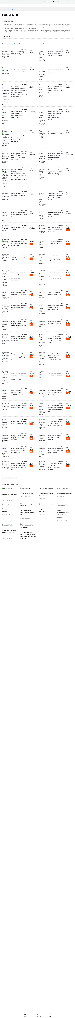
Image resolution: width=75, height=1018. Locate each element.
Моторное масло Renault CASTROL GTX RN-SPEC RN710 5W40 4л (55, 451)
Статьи (50, 1)
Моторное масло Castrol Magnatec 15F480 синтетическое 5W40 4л (55, 423)
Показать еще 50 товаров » (9, 477)
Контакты (70, 1)
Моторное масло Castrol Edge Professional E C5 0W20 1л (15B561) (55, 172)
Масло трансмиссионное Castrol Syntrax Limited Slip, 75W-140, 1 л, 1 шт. (55, 54)
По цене (11, 44)
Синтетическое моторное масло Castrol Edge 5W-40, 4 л (19, 307)
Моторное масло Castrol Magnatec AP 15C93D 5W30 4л (18, 438)
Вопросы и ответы (62, 1)
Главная (4, 9)
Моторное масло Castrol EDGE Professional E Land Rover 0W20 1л (19, 243)
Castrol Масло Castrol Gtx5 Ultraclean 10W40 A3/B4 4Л (18, 258)
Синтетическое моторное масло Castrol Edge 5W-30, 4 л (55, 215)
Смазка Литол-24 (26, 493)
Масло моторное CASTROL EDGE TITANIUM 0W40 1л (17, 392)
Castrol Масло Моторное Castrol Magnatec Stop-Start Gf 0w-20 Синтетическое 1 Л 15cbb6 (55, 115)
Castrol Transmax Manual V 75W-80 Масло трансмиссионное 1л (55, 307)
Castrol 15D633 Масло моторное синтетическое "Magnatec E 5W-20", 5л (55, 258)
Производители (11, 9)
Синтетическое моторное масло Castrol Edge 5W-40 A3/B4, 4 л (19, 338)
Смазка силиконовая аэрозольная (9, 496)
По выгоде (16, 44)
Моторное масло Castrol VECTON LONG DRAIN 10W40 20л (55, 392)
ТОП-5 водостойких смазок (46, 494)
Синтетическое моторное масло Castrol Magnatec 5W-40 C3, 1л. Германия (55, 71)
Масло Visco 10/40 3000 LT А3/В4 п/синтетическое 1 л (19, 215)
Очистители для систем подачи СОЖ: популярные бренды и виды (28, 535)
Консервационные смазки (8, 510)
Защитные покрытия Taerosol (46, 510)
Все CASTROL (7, 20)
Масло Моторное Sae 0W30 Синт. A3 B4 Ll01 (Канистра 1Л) (18, 451)
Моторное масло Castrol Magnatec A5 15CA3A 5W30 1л (55, 438)
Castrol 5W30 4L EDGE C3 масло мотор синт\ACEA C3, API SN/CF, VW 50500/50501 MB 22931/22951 (19, 276)
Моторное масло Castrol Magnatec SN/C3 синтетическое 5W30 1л (18, 324)
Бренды (55, 1)
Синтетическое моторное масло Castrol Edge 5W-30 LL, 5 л (55, 229)
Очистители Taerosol (64, 493)
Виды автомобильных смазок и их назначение (63, 514)
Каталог (46, 1)
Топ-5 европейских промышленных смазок (9, 533)
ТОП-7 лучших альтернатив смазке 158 (27, 513)
